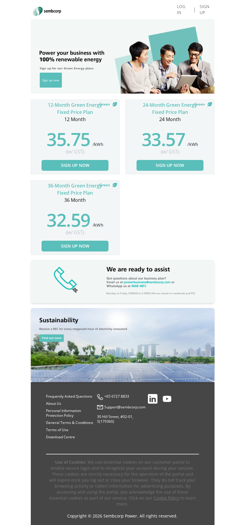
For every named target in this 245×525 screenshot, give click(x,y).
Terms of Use (57, 429)
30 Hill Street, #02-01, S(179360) (115, 419)
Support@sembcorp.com (125, 407)
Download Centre (60, 436)
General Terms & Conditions (69, 422)
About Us (53, 403)
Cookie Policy (166, 498)
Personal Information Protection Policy (63, 413)
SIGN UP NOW (75, 165)
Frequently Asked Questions (69, 396)
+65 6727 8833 (116, 396)
